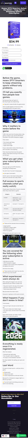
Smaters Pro (14, 436)
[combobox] (5, 60)
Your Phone (5, 57)
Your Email (5, 52)
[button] (15, 3)
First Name (5, 47)
